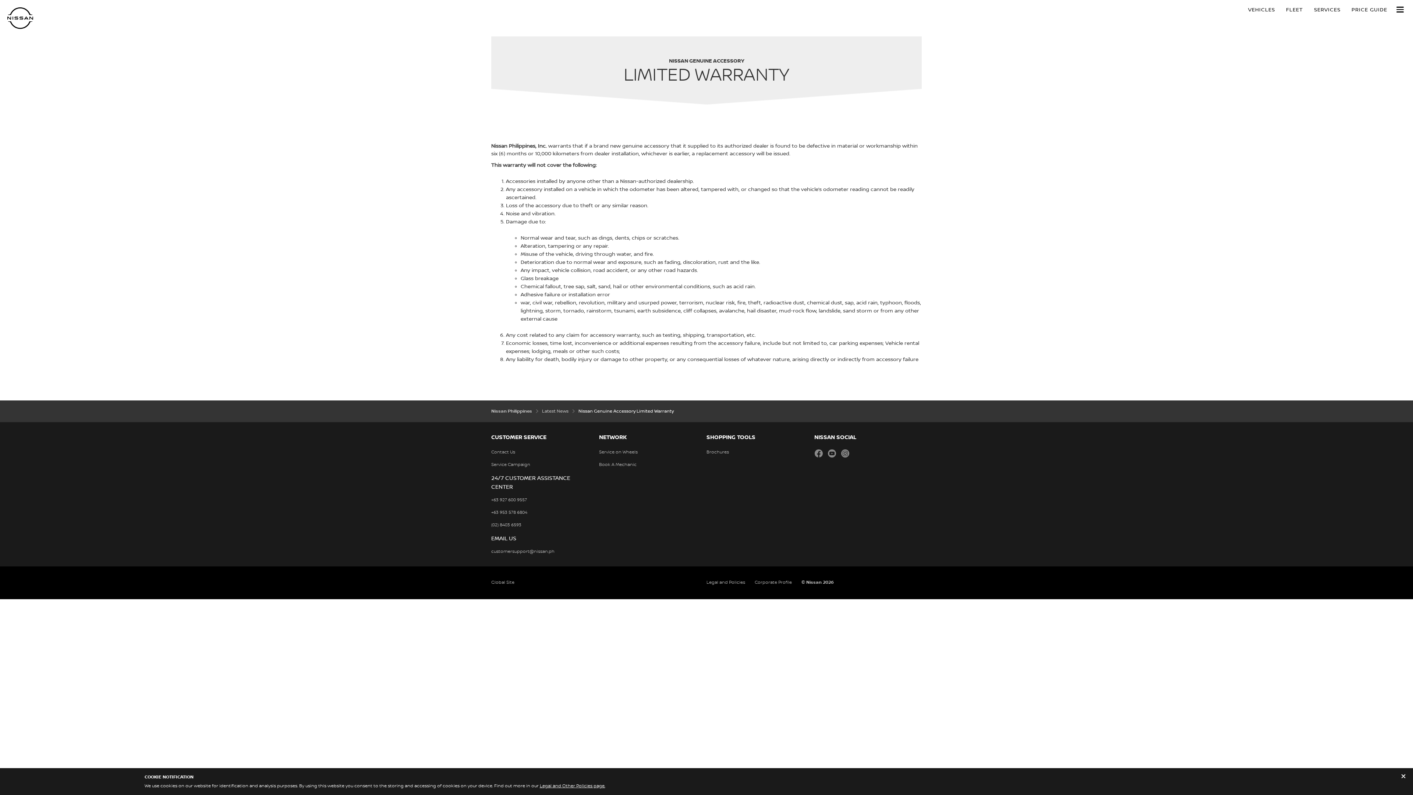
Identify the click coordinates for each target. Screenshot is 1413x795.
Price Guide (1369, 10)
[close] (1403, 777)
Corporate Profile (773, 582)
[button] (1400, 9)
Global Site (502, 582)
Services (1327, 10)
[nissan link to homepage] (20, 18)
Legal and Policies (725, 582)
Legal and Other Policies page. (572, 786)
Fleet (1294, 10)
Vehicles (1261, 10)
